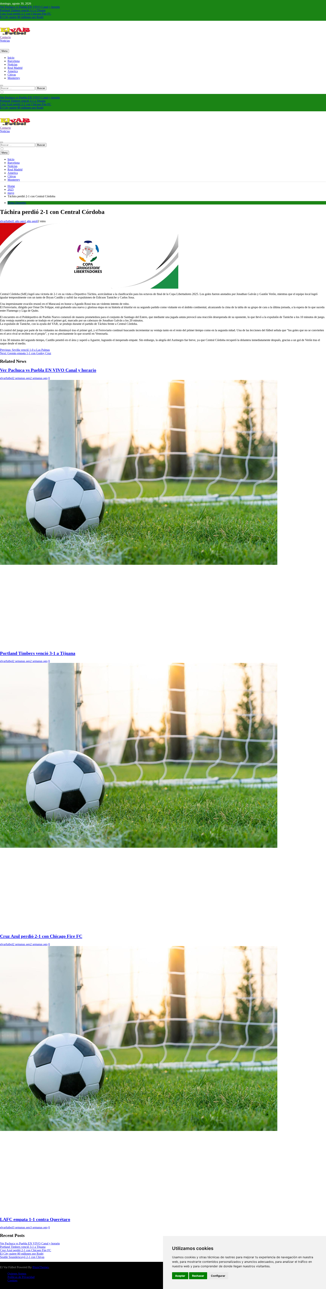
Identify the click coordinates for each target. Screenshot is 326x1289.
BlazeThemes (40, 1267)
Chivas (12, 74)
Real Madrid (15, 67)
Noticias (12, 64)
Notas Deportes (17, 202)
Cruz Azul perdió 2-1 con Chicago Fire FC (25, 13)
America (13, 71)
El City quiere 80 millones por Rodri (21, 17)
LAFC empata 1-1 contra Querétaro (35, 1219)
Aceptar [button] (180, 1275)
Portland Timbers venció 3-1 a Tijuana (22, 10)
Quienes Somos (17, 1273)
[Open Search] (1, 85)
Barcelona (14, 61)
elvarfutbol (6, 221)
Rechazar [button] (198, 1275)
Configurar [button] (218, 1275)
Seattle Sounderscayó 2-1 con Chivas (22, 1257)
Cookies (12, 1280)
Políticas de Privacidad (21, 1277)
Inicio (11, 57)
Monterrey (14, 78)
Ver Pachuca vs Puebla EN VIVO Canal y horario (30, 6)
